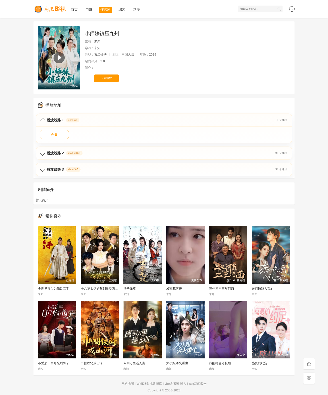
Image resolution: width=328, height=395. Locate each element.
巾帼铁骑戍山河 (92, 363)
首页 (74, 9)
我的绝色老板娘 (220, 363)
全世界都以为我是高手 (53, 288)
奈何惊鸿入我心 (263, 288)
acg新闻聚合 (198, 383)
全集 (54, 134)
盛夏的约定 (259, 363)
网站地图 (127, 383)
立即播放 (106, 78)
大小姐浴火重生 (177, 363)
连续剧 (105, 9)
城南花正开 (174, 288)
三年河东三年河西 (221, 288)
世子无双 (129, 288)
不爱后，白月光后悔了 (53, 363)
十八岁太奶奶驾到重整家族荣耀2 (103, 288)
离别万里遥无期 (134, 363)
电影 (89, 9)
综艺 (121, 9)
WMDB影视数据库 (149, 383)
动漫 (136, 9)
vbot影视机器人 (175, 383)
